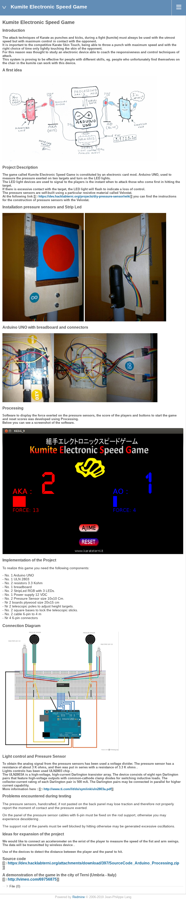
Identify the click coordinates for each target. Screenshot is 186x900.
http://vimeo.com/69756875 (32, 879)
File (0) (14, 886)
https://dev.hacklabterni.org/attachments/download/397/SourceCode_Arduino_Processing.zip (93, 863)
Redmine (78, 897)
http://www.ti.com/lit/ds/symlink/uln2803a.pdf (77, 789)
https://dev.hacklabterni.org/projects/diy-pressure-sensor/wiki (84, 196)
